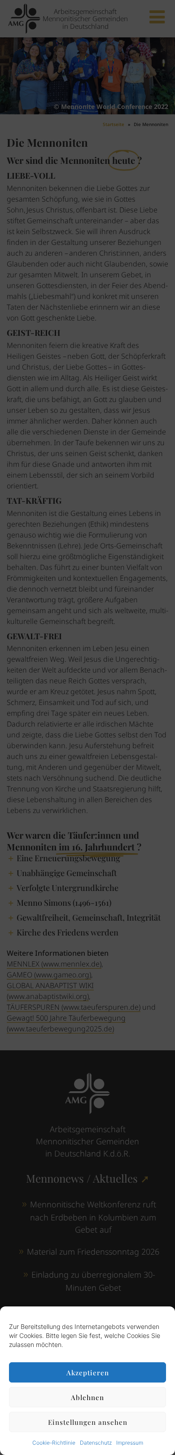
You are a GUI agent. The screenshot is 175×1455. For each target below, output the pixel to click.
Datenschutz (96, 1442)
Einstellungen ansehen (87, 1422)
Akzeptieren (87, 1372)
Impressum (129, 1442)
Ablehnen (87, 1397)
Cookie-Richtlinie (53, 1442)
